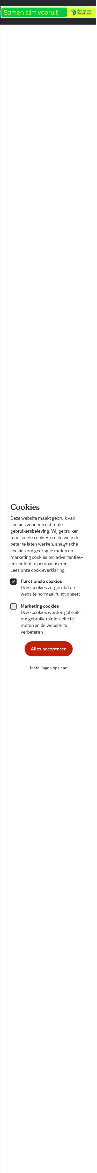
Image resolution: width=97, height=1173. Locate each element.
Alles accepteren (48, 649)
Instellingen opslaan (49, 667)
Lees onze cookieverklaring (37, 570)
